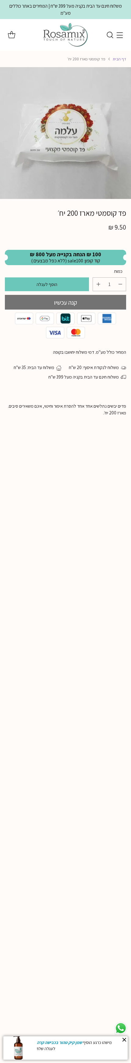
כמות (118, 271)
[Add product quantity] (98, 284)
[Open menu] (119, 35)
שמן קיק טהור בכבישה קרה (59, 1042)
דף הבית (119, 59)
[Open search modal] (110, 35)
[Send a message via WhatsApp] (121, 1028)
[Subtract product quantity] (120, 284)
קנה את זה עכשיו (65, 302)
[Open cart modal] (11, 35)
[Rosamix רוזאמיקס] (65, 35)
